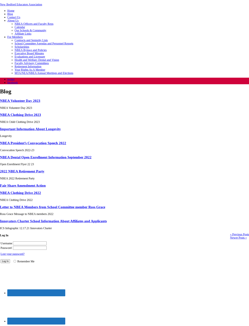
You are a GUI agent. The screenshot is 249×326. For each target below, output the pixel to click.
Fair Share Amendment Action (23, 185)
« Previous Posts (239, 234)
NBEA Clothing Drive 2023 (20, 115)
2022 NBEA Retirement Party (22, 171)
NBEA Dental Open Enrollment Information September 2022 (46, 157)
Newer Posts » (238, 237)
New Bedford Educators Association (21, 4)
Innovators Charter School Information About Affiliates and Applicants (53, 221)
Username (6, 243)
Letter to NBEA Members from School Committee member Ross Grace (52, 207)
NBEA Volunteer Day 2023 (20, 101)
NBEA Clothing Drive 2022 (20, 193)
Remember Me (25, 261)
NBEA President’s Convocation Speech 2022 (33, 143)
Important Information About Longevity (30, 129)
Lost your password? (13, 253)
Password (6, 247)
